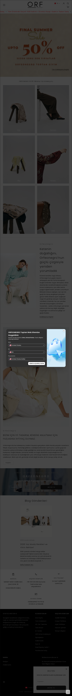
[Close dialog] (64, 330)
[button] (26, 345)
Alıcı (9, 342)
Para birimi (11, 356)
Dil (9, 349)
